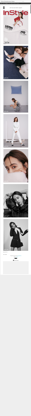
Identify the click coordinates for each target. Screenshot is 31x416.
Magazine (6, 3)
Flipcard (4, 3)
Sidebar (12, 3)
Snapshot (14, 3)
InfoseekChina (19, 255)
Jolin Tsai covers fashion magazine (16, 7)
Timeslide (17, 3)
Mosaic (9, 3)
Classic (1, 3)
